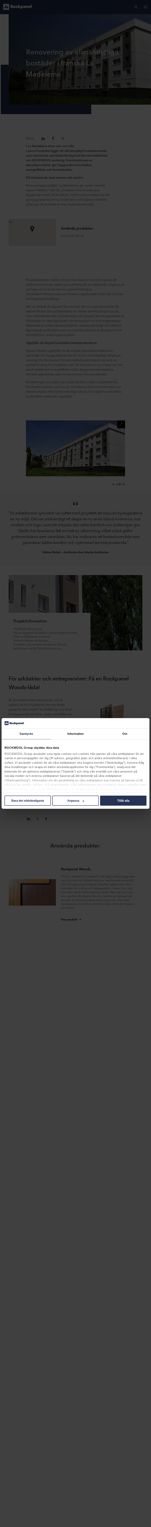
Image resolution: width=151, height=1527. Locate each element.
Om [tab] (124, 734)
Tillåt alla (123, 800)
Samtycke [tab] (26, 734)
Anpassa (73, 800)
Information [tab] (75, 734)
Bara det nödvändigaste (27, 800)
